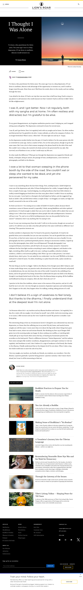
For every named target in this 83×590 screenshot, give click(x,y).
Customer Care (38, 530)
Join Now (36, 527)
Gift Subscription (39, 535)
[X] (78, 540)
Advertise (5, 551)
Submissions (6, 554)
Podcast (5, 538)
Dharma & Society (8, 535)
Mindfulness (6, 530)
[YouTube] (73, 540)
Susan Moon (22, 60)
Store (19, 532)
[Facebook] (61, 540)
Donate (72, 564)
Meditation (6, 527)
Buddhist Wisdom (8, 532)
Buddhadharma (23, 77)
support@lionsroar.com (65, 528)
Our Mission (6, 548)
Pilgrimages (21, 538)
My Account (37, 532)
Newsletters (21, 530)
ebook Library (22, 527)
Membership (38, 524)
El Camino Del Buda (9, 540)
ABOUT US (6, 545)
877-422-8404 (62, 531)
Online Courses (22, 535)
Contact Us (63, 524)
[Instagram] (67, 540)
